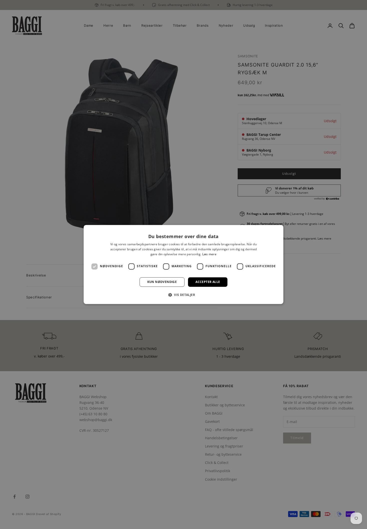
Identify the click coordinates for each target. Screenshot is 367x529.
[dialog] (183, 264)
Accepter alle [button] (207, 282)
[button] (183, 295)
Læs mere (209, 254)
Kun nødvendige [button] (162, 282)
